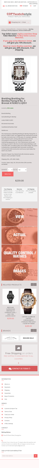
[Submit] (35, 456)
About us (7, 384)
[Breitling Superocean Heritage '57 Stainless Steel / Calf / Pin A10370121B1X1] (10, 297)
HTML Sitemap (9, 423)
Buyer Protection (9, 396)
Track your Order (9, 414)
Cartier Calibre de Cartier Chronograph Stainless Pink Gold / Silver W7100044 (28, 320)
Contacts (7, 420)
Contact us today (20, 368)
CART (34, 6)
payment (25, 6)
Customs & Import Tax (11, 408)
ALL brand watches (11, 6)
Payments (7, 387)
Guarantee (8, 393)
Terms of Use (8, 411)
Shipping (7, 390)
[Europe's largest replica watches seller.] (19, 14)
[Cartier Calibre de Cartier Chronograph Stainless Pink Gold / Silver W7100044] (28, 301)
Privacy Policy (8, 417)
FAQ (6, 399)
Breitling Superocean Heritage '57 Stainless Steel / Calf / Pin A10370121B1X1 (10, 312)
